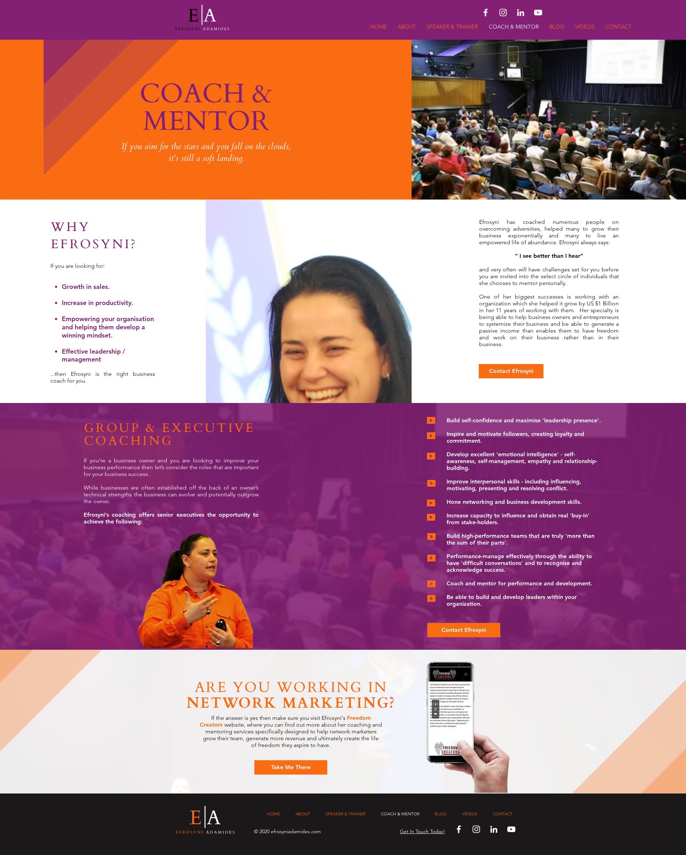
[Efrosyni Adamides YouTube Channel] (538, 13)
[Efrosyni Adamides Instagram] (503, 13)
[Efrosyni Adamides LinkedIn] (521, 13)
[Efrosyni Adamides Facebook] (486, 13)
